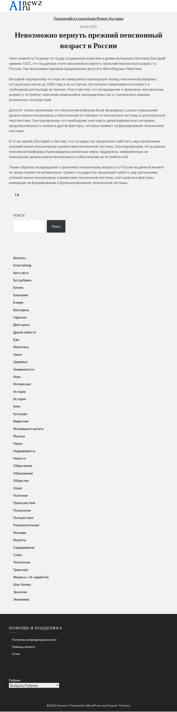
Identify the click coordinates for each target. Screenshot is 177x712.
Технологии (21, 562)
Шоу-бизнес (22, 584)
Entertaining (22, 265)
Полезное (20, 495)
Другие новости (24, 332)
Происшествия (24, 503)
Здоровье (20, 362)
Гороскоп (20, 317)
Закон (17, 354)
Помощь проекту (23, 647)
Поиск (19, 215)
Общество (21, 480)
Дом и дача (21, 325)
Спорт (17, 555)
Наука (17, 443)
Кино (16, 406)
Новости (19, 458)
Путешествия (23, 518)
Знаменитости (23, 369)
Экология (20, 592)
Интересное (22, 384)
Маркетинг (21, 421)
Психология (22, 510)
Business (19, 258)
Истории (19, 391)
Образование (23, 473)
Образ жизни (22, 466)
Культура (20, 414)
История (19, 399)
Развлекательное (26, 525)
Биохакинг (20, 295)
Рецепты (19, 540)
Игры (17, 377)
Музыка (19, 436)
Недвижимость (24, 451)
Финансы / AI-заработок (31, 577)
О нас (16, 653)
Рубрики (15, 680)
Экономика (21, 599)
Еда (16, 339)
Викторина (21, 310)
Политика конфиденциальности (34, 639)
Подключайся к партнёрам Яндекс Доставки (88, 18)
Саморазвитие (24, 547)
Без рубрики (22, 280)
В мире (18, 302)
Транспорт (20, 570)
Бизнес (18, 287)
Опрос (18, 488)
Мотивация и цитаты (28, 429)
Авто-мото (21, 273)
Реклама (19, 532)
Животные (21, 347)
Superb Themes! (119, 705)
